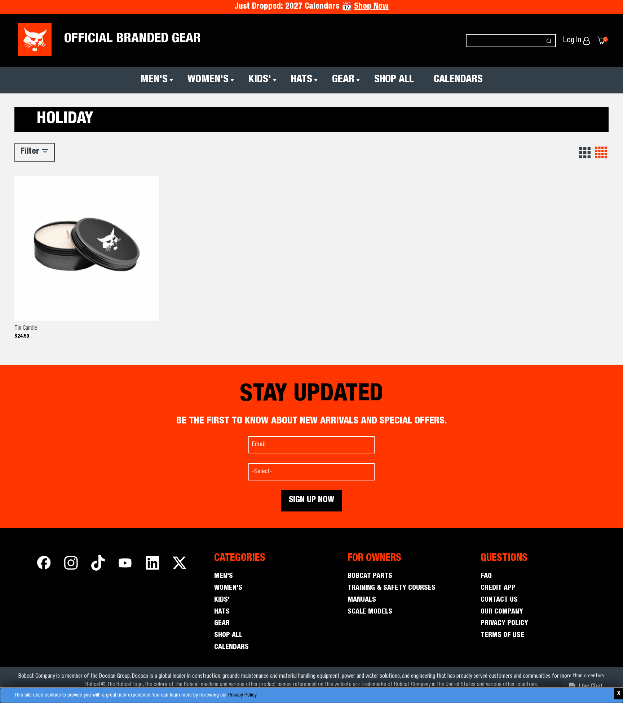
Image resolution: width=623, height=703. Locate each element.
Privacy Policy (242, 695)
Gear (343, 80)
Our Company (502, 612)
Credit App (498, 588)
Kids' (259, 80)
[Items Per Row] (585, 153)
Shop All (394, 80)
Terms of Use (502, 635)
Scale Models (370, 612)
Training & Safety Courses (392, 588)
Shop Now (371, 7)
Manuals (362, 600)
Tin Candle (25, 328)
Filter (31, 152)
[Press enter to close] (618, 694)
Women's (208, 80)
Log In (573, 40)
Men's (154, 80)
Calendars (458, 80)
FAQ (486, 576)
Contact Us (499, 600)
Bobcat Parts (370, 576)
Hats (301, 80)
